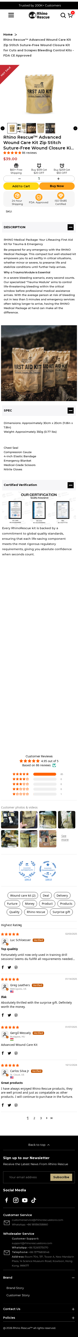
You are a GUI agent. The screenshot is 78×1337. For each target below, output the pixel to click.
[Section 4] (39, 165)
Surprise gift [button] (61, 912)
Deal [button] (46, 895)
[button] (12, 153)
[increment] (58, 179)
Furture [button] (12, 904)
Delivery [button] (62, 895)
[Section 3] (61, 165)
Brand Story (15, 1288)
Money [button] (29, 904)
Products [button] (66, 904)
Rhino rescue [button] (36, 912)
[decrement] (19, 179)
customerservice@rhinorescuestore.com (37, 1219)
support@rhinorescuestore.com (32, 1243)
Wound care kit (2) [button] (22, 895)
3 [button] (41, 1118)
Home (8, 34)
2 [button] (34, 1118)
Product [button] (47, 904)
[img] (10, 934)
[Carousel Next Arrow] (75, 128)
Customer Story (18, 1295)
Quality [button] (14, 912)
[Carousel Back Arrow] (3, 128)
